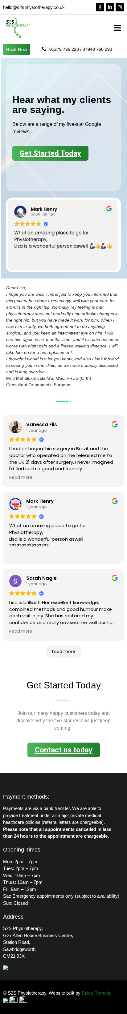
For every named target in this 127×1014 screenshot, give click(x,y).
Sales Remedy (97, 993)
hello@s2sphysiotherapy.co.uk (34, 7)
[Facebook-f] (100, 7)
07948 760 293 (97, 49)
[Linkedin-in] (110, 7)
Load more (63, 651)
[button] (118, 28)
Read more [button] (20, 477)
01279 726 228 (64, 49)
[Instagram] (120, 7)
